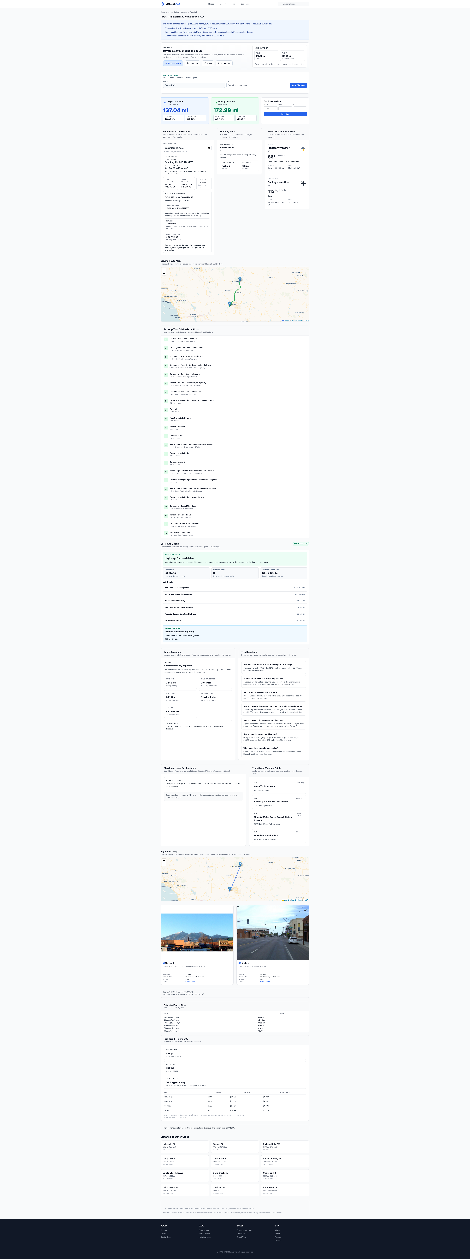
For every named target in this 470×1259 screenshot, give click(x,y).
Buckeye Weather (278, 182)
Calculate (285, 114)
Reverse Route (174, 63)
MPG (280, 105)
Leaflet (286, 320)
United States (173, 12)
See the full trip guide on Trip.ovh (198, 1208)
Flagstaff (193, 12)
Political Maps (204, 1234)
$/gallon (267, 105)
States (163, 1234)
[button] (239, 279)
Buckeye (245, 963)
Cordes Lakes (227, 147)
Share (209, 63)
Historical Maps (205, 1237)
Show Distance (298, 85)
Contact (278, 1240)
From (165, 81)
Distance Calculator (245, 1230)
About (277, 1230)
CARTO (306, 320)
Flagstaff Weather (279, 147)
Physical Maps (204, 1230)
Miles (295, 105)
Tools (232, 4)
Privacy (278, 1237)
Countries (164, 1230)
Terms (277, 1234)
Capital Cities (166, 1237)
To (227, 81)
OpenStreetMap (296, 320)
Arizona (184, 12)
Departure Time (169, 144)
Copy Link (194, 63)
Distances (245, 4)
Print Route (225, 63)
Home (163, 12)
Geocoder (241, 1234)
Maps (222, 4)
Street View (241, 1237)
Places (211, 4)
